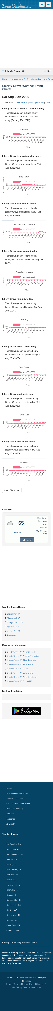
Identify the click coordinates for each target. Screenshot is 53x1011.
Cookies (39, 984)
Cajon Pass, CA (13, 925)
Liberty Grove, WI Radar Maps (20, 664)
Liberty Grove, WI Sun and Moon (21, 681)
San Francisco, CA (14, 854)
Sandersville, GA (13, 905)
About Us (10, 814)
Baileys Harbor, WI (15, 622)
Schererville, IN (13, 915)
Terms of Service (13, 984)
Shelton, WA (11, 910)
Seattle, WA (11, 859)
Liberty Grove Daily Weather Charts (20, 942)
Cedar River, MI (13, 631)
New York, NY (12, 875)
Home (4, 79)
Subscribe (10, 819)
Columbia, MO (12, 930)
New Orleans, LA (13, 869)
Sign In (11, 824)
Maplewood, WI (13, 618)
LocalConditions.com (28, 978)
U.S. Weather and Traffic (17, 793)
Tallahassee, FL (13, 885)
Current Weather (21, 102)
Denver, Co (11, 864)
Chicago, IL (11, 895)
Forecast (40, 102)
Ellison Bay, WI (13, 614)
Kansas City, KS (13, 900)
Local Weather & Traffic (19, 79)
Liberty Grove (47, 79)
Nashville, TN (12, 890)
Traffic (48, 102)
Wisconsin (35, 79)
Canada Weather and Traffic (18, 803)
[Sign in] (42, 4)
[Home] (16, 4)
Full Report (27, 540)
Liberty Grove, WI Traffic (17, 669)
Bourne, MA (11, 920)
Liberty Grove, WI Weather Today (21, 652)
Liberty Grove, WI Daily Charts (20, 673)
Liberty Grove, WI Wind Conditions (22, 677)
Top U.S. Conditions (15, 798)
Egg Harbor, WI (13, 626)
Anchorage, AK (12, 849)
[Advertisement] (26, 38)
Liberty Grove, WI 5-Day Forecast (21, 660)
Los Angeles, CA (13, 844)
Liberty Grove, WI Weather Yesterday (23, 656)
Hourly (32, 102)
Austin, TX (11, 880)
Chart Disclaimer (12, 490)
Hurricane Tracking (14, 809)
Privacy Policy (28, 984)
